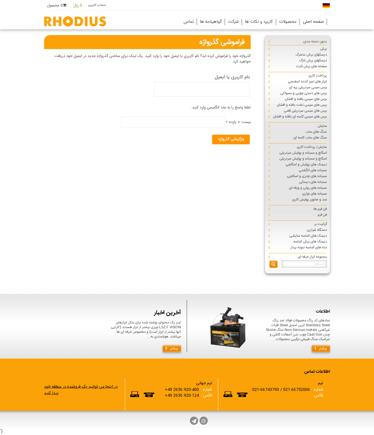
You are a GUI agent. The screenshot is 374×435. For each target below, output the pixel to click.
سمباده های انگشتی (313, 170)
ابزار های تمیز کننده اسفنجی (307, 81)
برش (323, 49)
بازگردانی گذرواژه (231, 139)
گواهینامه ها (211, 21)
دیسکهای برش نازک (313, 60)
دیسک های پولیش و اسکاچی (306, 164)
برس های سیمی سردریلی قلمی (305, 111)
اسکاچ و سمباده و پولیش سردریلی (303, 153)
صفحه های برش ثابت (311, 66)
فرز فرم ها (320, 209)
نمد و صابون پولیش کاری (309, 199)
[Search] (273, 264)
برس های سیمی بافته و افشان (306, 99)
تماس (188, 21)
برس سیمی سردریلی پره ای (308, 87)
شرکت (233, 21)
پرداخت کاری (318, 76)
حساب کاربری (97, 5)
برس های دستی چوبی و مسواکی (303, 93)
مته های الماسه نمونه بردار (308, 247)
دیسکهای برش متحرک (311, 55)
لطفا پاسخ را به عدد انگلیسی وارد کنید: (221, 107)
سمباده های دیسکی (313, 182)
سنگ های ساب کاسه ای (310, 138)
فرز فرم (322, 215)
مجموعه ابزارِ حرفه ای (312, 257)
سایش (322, 126)
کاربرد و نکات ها (259, 21)
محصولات (288, 21)
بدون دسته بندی (315, 41)
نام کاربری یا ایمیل (232, 77)
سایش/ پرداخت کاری (312, 147)
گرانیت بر (320, 224)
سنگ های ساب (316, 132)
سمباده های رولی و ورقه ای (308, 188)
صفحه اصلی (313, 21)
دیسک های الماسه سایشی (308, 236)
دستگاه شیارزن (317, 230)
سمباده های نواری (314, 194)
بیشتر (174, 348)
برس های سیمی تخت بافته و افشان (302, 105)
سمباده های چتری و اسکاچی (307, 176)
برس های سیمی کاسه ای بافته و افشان (300, 117)
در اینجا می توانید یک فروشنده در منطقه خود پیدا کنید (81, 390)
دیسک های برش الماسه (310, 242)
